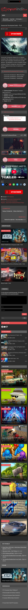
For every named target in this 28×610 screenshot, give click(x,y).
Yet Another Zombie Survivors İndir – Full (13, 555)
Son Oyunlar (6, 331)
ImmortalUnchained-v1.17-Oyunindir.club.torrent (14, 118)
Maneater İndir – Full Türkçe (10, 551)
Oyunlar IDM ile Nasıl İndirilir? (11, 597)
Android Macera (6, 446)
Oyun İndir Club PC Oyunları (10, 602)
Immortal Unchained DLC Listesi (13, 71)
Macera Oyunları (6, 230)
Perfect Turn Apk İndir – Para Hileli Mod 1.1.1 (15, 219)
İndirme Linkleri (9, 112)
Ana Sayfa (6, 19)
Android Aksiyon (6, 390)
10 (25, 534)
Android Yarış (5, 521)
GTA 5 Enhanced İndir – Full (10, 553)
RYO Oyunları (19, 19)
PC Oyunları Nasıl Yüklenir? (10, 590)
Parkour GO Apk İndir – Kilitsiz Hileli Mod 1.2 (13, 211)
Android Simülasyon (7, 371)
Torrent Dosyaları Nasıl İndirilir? (11, 595)
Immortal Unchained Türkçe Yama (15, 202)
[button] (12, 152)
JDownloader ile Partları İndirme (11, 592)
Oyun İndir (12, 19)
